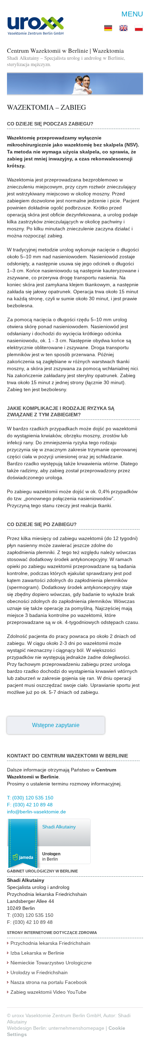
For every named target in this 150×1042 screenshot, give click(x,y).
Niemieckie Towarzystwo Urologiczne (51, 962)
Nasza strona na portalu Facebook (48, 982)
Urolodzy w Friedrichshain (39, 972)
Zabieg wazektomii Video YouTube (48, 992)
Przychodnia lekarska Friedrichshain (50, 943)
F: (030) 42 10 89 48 (30, 804)
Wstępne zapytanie (56, 725)
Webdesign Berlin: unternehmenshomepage (55, 1028)
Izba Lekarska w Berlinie (37, 953)
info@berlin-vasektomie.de (36, 811)
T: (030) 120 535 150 (30, 797)
